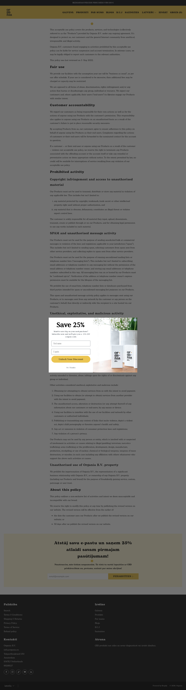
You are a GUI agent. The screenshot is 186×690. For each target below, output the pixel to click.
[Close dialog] (135, 320)
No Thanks (70, 367)
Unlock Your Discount (71, 359)
